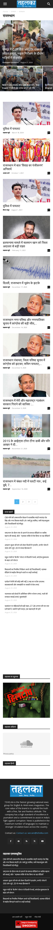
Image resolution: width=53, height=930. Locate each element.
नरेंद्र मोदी (37, 917)
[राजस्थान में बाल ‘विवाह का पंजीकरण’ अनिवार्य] (26, 150)
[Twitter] (34, 841)
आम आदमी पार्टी (17, 917)
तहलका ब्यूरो (6, 132)
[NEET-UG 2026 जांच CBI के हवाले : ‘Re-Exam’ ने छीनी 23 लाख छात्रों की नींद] (21, 82)
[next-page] (35, 501)
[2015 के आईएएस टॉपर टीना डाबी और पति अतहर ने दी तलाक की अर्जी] (26, 425)
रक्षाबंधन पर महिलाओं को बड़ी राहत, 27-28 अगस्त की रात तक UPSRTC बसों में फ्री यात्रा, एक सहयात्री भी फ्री (27, 607)
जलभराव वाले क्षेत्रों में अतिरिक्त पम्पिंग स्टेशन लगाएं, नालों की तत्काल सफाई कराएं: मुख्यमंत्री (26, 595)
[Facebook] (11, 841)
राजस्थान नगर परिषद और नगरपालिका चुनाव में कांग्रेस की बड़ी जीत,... (23, 321)
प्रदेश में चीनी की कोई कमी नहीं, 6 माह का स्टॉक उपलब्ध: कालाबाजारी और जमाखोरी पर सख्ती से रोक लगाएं (25, 583)
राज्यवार (13, 11)
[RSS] (26, 841)
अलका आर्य (6, 173)
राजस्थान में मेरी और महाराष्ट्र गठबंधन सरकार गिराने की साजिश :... (23, 402)
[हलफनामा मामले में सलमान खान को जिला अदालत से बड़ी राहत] (26, 227)
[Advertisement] (25, 646)
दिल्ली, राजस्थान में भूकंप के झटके (21, 283)
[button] (5, 4)
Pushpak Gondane (11, 62)
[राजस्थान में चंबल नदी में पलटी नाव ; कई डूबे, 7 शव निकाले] (26, 466)
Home (5, 11)
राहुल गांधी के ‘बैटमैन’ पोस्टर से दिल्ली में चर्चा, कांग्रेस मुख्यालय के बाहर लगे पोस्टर (27, 558)
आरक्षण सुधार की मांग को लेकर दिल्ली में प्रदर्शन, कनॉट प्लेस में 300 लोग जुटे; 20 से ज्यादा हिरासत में (26, 546)
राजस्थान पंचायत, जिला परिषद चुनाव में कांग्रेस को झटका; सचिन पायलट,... (24, 362)
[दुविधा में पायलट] (26, 113)
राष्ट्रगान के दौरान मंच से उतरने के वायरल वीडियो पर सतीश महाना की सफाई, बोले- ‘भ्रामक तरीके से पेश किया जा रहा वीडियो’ (27, 534)
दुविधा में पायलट (11, 128)
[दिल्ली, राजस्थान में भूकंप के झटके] (26, 267)
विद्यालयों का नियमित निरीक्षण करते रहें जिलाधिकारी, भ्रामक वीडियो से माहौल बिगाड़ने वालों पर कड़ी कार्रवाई (25, 571)
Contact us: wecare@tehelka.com (32, 833)
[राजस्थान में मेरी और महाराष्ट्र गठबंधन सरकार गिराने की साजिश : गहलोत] (26, 385)
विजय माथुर (6, 210)
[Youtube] (42, 841)
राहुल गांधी (28, 917)
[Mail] (18, 841)
